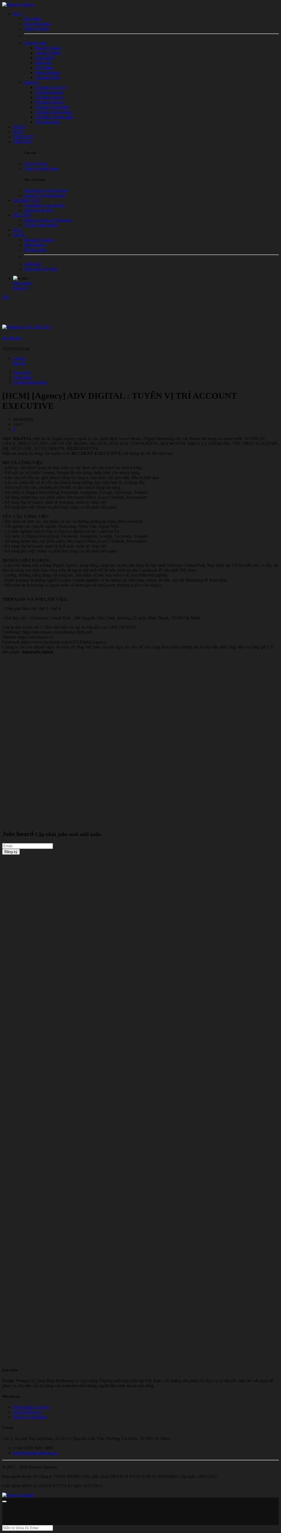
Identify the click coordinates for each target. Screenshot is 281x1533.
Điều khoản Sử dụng (31, 1407)
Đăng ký (20, 288)
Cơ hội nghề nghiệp (30, 382)
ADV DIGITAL (12, 338)
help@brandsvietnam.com (35, 1452)
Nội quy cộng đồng (30, 1417)
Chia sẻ (19, 358)
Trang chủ (22, 372)
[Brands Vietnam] (18, 4)
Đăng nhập (22, 283)
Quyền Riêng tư (27, 1412)
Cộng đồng (23, 377)
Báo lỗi (19, 363)
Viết (5, 297)
